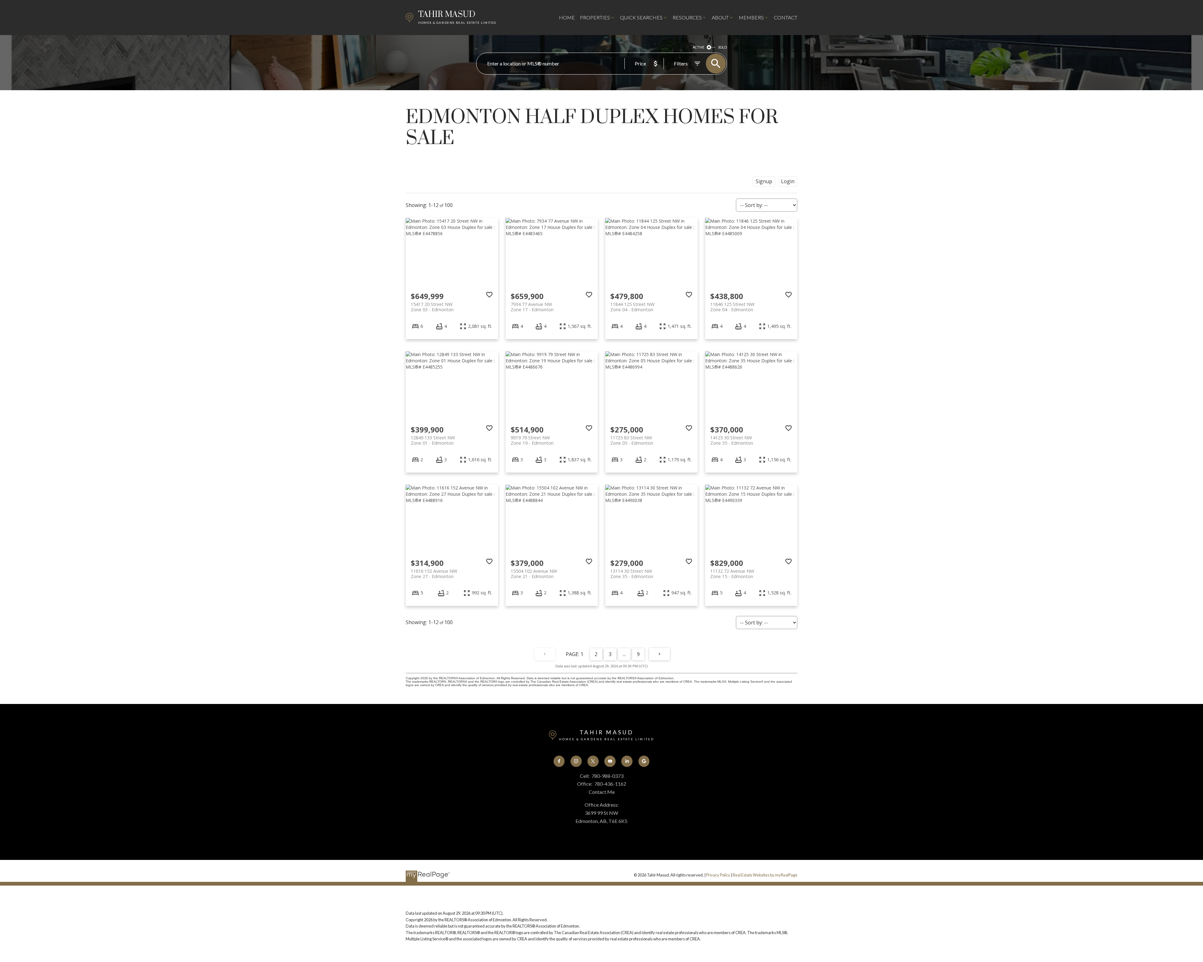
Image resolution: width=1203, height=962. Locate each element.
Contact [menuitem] (785, 17)
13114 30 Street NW (631, 573)
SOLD (722, 47)
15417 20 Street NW (432, 307)
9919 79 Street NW (532, 440)
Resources (687, 17)
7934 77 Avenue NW (532, 307)
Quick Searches (641, 17)
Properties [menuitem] (595, 17)
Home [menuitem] (567, 17)
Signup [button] (764, 181)
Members (751, 17)
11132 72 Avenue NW (732, 573)
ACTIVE (698, 47)
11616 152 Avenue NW (434, 573)
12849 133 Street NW (433, 440)
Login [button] (787, 181)
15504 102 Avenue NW (534, 573)
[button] (559, 761)
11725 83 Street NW (631, 440)
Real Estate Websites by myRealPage (765, 874)
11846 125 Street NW (732, 307)
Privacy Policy (718, 874)
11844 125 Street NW (632, 307)
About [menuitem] (720, 17)
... (624, 654)
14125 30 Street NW (731, 440)
